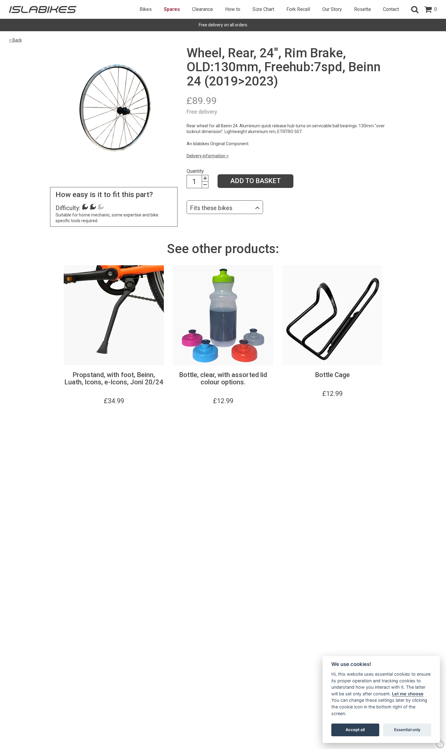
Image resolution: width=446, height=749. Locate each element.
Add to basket (255, 181)
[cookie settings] (440, 743)
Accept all (355, 729)
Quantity (195, 171)
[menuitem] (145, 9)
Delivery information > (208, 155)
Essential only (407, 729)
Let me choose (408, 693)
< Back (15, 40)
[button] (414, 9)
